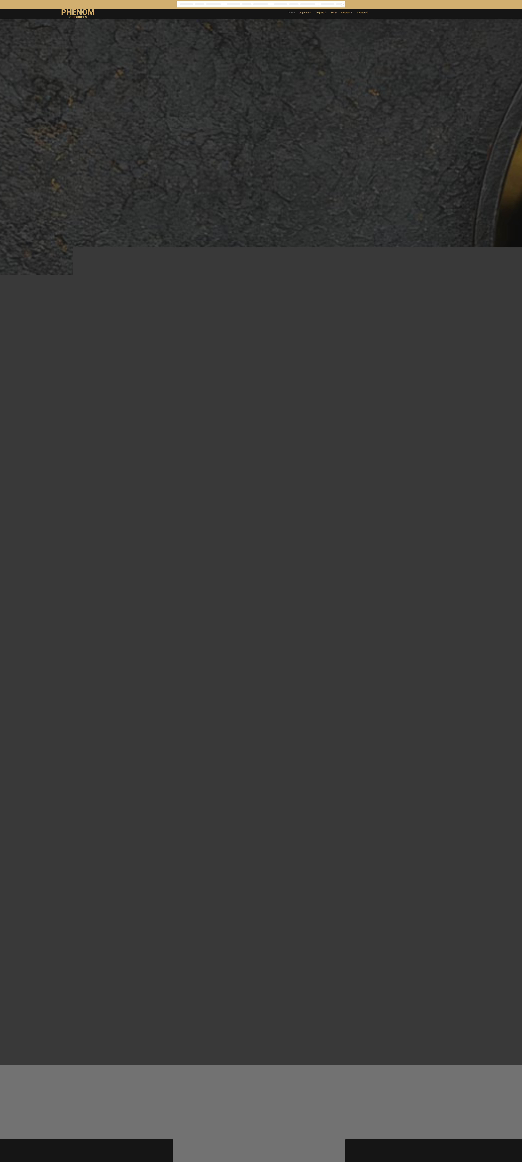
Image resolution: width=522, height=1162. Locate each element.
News (334, 12)
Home (292, 12)
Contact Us (362, 12)
